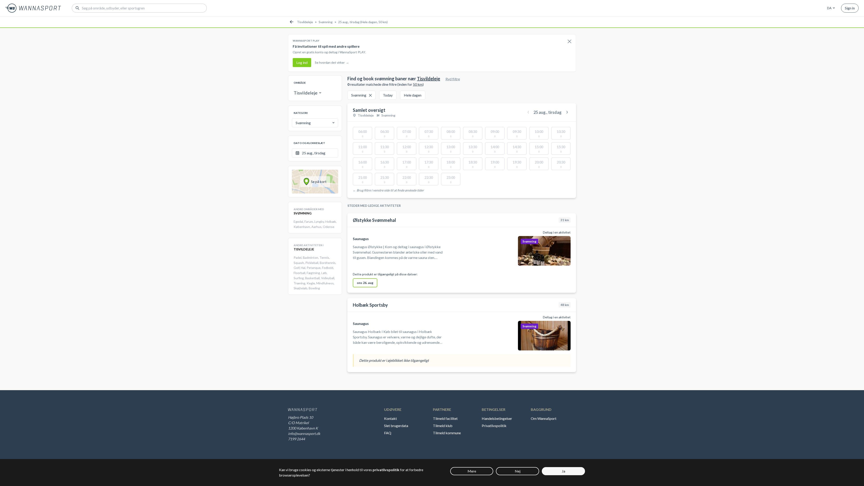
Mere (472, 471)
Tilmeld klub (442, 425)
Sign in (850, 8)
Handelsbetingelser (497, 418)
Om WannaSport (543, 418)
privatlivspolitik (386, 470)
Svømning (326, 22)
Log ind (302, 62)
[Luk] (569, 41)
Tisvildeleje (305, 22)
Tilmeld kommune (447, 433)
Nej (517, 471)
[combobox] (830, 8)
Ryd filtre (453, 79)
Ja (563, 471)
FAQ (387, 433)
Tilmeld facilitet (445, 418)
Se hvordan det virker (332, 62)
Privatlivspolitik (494, 425)
